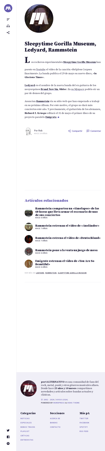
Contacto (55, 427)
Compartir (77, 130)
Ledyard (40, 273)
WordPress (59, 403)
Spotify (84, 427)
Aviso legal (62, 399)
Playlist (25, 431)
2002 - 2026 (48, 399)
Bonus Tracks (28, 427)
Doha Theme (73, 403)
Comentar (95, 130)
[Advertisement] (63, 163)
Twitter (84, 418)
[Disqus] (63, 324)
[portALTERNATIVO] (8, 8)
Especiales (26, 423)
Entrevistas (27, 440)
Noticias (25, 418)
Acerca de (55, 418)
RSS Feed (84, 431)
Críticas (25, 435)
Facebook (84, 423)
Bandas (54, 423)
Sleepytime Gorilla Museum (72, 273)
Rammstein (51, 273)
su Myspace (77, 89)
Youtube (41, 69)
